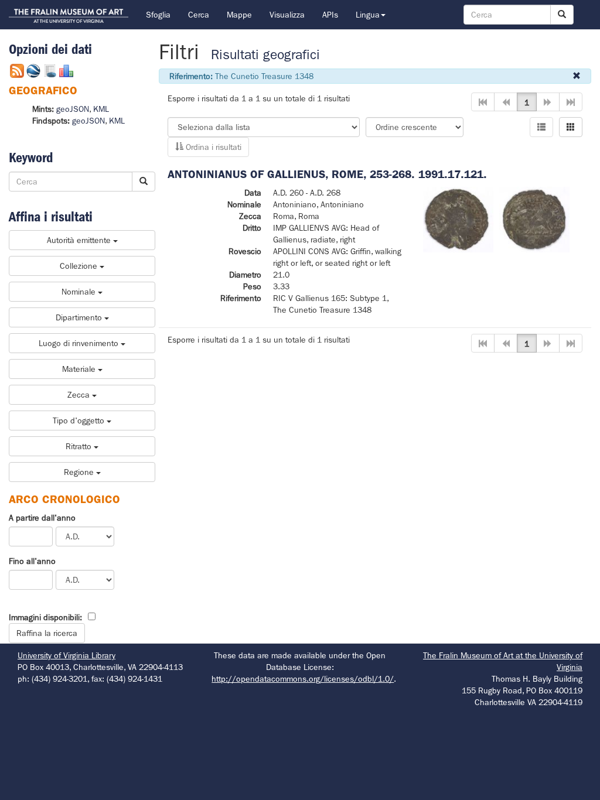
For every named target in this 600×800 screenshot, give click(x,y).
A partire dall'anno (42, 517)
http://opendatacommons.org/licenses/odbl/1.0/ (303, 678)
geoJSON (72, 109)
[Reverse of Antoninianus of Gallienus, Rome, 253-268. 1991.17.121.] (534, 219)
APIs (330, 14)
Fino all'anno (32, 561)
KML (101, 109)
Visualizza (287, 14)
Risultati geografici (265, 55)
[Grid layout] (570, 127)
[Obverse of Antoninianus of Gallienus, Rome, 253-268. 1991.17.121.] (458, 219)
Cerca (198, 14)
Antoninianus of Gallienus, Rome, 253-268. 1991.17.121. (327, 174)
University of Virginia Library (66, 655)
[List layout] (541, 127)
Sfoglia (158, 14)
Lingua (368, 14)
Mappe (239, 14)
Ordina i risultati (212, 147)
